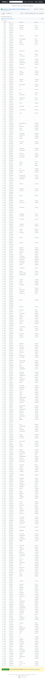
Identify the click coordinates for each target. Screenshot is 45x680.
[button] (35, 13)
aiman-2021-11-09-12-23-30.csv (17, 9)
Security (16, 674)
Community (23, 674)
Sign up (40, 1)
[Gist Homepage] (5, 1)
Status (19, 674)
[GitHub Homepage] (19, 677)
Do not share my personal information (22, 675)
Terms (10, 674)
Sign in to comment (36, 669)
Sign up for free (5, 669)
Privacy (12, 674)
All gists (25, 1)
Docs (26, 674)
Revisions (9, 13)
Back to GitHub (30, 1)
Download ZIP (41, 13)
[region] (22, 343)
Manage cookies (33, 674)
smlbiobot (5, 9)
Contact (29, 674)
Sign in (36, 1)
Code (4, 13)
